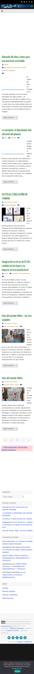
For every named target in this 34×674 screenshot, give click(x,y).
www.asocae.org (6, 626)
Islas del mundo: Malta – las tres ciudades (17, 531)
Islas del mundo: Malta (12, 378)
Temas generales (24, 273)
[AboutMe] (32, 1)
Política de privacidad (17, 628)
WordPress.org (7, 598)
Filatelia (6, 205)
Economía (14, 273)
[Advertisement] (17, 32)
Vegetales (12, 70)
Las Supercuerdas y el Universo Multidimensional (13, 574)
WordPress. (28, 642)
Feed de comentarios (10, 595)
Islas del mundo (9, 326)
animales (13, 138)
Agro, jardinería (9, 67)
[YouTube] (21, 1)
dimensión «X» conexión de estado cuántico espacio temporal (17, 549)
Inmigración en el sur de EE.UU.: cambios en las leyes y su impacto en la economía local (16, 266)
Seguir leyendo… (9, 117)
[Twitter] (24, 1)
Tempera (20, 642)
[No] (32, 667)
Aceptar (17, 671)
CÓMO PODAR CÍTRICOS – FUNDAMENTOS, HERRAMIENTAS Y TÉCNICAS (16, 558)
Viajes (17, 326)
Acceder (5, 588)
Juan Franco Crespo (10, 202)
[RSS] (26, 1)
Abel (5, 138)
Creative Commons (12, 630)
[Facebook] (29, 1)
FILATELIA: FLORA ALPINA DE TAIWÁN (17, 519)
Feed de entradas (8, 591)
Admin (6, 64)
